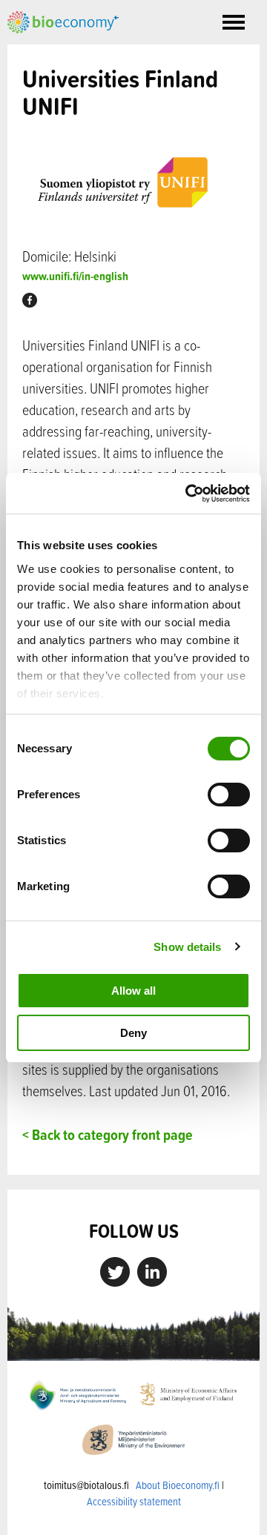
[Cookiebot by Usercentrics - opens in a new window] (188, 493)
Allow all (133, 990)
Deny (133, 1033)
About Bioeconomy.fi (178, 1485)
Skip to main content (59, 50)
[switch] (229, 794)
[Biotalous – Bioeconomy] (63, 21)
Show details (187, 947)
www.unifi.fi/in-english (75, 276)
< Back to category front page (107, 1134)
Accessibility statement (134, 1501)
